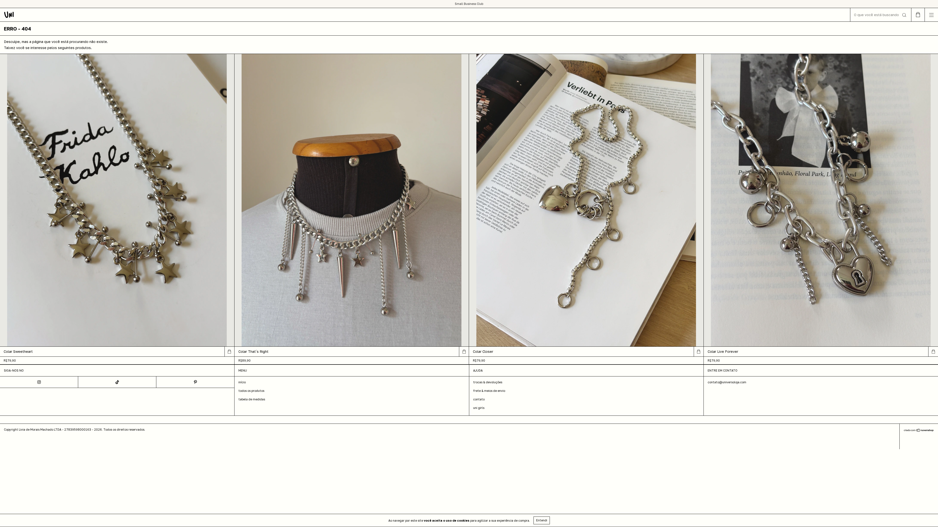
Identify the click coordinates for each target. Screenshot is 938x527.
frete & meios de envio (489, 391)
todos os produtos (251, 391)
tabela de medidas (251, 399)
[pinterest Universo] (195, 382)
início (242, 382)
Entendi (541, 520)
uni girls (478, 408)
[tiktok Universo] (117, 382)
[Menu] (931, 14)
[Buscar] (903, 15)
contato (479, 399)
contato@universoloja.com (727, 382)
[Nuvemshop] (919, 430)
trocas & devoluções (487, 382)
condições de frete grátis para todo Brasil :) (469, 4)
